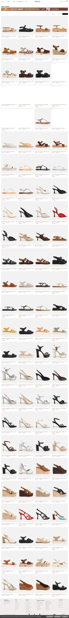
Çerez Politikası (38, 616)
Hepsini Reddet (57, 616)
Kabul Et (65, 616)
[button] (48, 14)
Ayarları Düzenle (49, 616)
